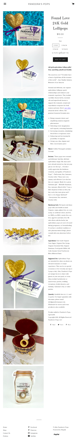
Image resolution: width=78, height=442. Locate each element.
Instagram (33, 433)
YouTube (33, 436)
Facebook (33, 427)
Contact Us (6, 433)
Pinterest (33, 430)
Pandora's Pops (39, 4)
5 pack (55, 49)
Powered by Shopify (59, 430)
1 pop (56, 45)
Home (5, 427)
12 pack (65, 49)
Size (60, 41)
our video (68, 108)
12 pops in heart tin (60, 53)
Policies (5, 436)
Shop (4, 430)
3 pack (64, 45)
